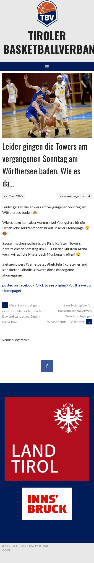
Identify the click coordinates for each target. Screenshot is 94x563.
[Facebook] (47, 366)
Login (6, 549)
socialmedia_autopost (74, 196)
